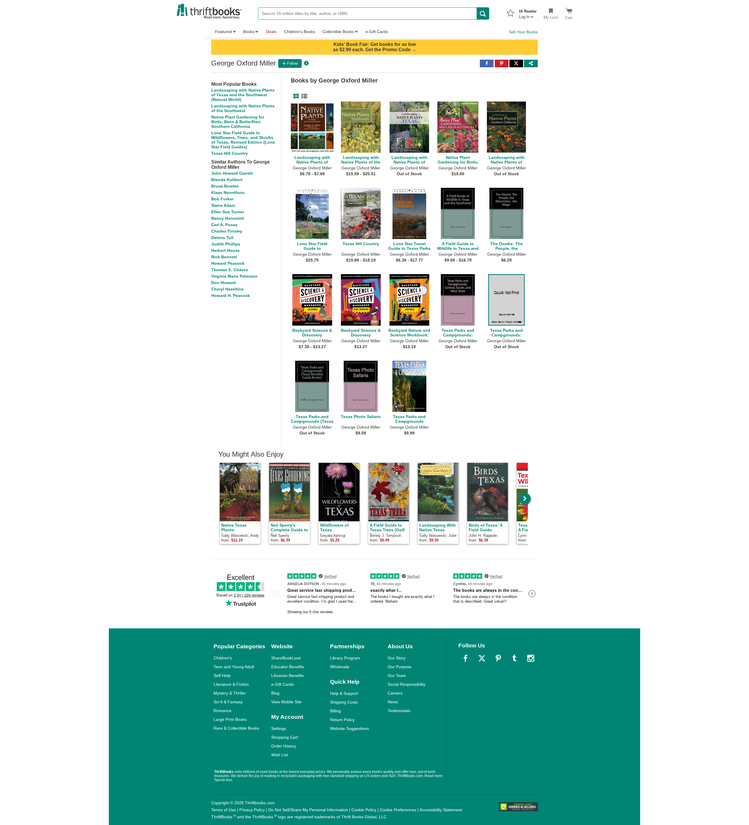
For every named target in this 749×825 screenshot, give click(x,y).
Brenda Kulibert (227, 179)
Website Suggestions (349, 728)
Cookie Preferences (398, 809)
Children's (223, 658)
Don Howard (223, 282)
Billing (335, 711)
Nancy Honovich (227, 218)
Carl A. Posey (224, 224)
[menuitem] (528, 12)
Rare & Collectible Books (236, 728)
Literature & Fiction (231, 684)
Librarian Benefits (287, 675)
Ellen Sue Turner (227, 211)
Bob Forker (222, 199)
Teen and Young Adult (234, 666)
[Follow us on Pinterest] (498, 658)
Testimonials (399, 710)
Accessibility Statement (441, 809)
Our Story (397, 658)
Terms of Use (223, 809)
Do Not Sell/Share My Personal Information (308, 809)
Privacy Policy (252, 809)
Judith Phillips (225, 244)
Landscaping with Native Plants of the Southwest (243, 108)
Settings (278, 728)
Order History (283, 746)
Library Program (345, 658)
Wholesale (339, 666)
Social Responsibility (406, 684)
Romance (222, 710)
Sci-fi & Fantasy (228, 701)
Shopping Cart (284, 737)
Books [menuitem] (249, 31)
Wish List (279, 754)
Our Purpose (399, 666)
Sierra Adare (223, 205)
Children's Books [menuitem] (299, 31)
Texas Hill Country (229, 153)
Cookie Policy (363, 809)
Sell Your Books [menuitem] (523, 32)
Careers (395, 693)
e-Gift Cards (282, 684)
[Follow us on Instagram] (531, 658)
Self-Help (222, 675)
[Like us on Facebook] (465, 658)
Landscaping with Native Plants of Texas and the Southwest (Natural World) (243, 95)
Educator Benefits (287, 666)
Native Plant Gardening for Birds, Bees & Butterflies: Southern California (237, 122)
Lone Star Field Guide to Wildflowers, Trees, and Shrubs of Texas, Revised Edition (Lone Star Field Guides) (243, 139)
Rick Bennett (224, 257)
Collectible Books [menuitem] (338, 31)
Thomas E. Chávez (229, 269)
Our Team (397, 675)
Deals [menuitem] (271, 31)
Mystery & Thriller (230, 693)
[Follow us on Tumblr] (514, 658)
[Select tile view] (303, 96)
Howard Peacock (228, 263)
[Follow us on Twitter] (482, 658)
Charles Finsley (226, 231)
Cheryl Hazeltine (227, 289)
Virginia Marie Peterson (234, 276)
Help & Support (344, 693)
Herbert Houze (225, 250)
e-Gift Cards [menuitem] (376, 31)
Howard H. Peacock (230, 295)
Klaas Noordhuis (228, 192)
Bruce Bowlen (225, 186)
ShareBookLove (286, 658)
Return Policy (342, 719)
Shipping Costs (344, 702)
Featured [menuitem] (223, 31)
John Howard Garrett (232, 173)
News (393, 701)
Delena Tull (222, 237)
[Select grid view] (295, 96)
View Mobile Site (286, 701)
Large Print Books (230, 719)
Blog (275, 693)
